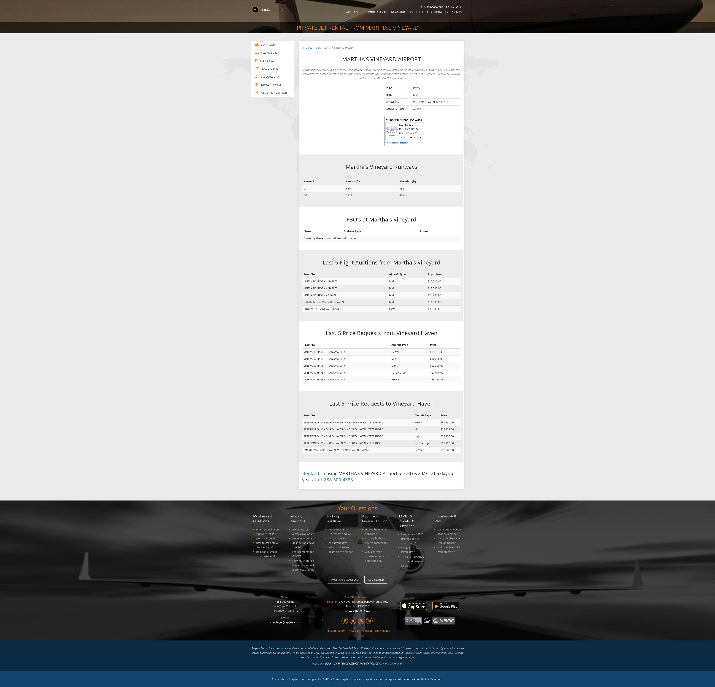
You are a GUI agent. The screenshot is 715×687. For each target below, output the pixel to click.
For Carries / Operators (273, 92)
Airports (307, 47)
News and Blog (402, 12)
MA (326, 47)
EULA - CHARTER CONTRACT (341, 663)
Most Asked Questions (344, 579)
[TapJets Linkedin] (369, 621)
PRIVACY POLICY (368, 663)
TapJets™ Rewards (271, 84)
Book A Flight (377, 12)
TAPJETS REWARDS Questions (406, 521)
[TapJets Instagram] (361, 621)
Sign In (457, 12)
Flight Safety (266, 60)
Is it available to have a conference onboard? (376, 543)
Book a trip (313, 473)
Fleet (419, 12)
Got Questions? (269, 76)
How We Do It (269, 52)
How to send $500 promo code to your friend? (412, 539)
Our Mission (267, 44)
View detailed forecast (397, 143)
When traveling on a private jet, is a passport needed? (267, 534)
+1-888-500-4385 (335, 479)
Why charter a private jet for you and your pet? (376, 556)
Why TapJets (354, 12)
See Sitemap (376, 579)
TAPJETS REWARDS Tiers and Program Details (412, 561)
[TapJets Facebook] (344, 621)
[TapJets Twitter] (353, 621)
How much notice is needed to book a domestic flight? (303, 565)
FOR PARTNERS (436, 12)
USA (318, 47)
